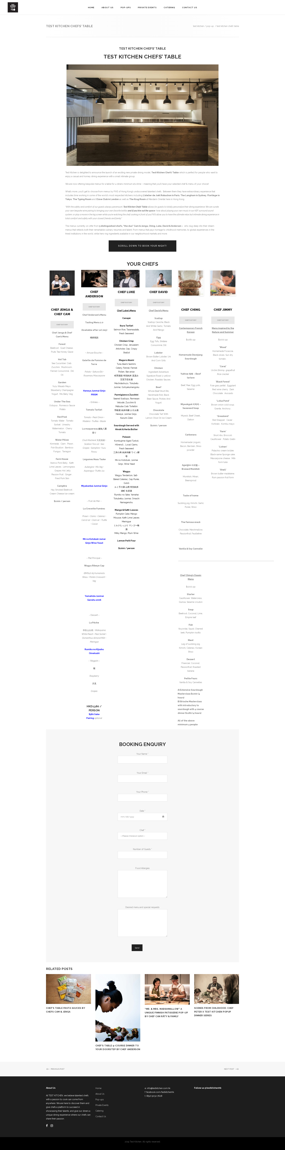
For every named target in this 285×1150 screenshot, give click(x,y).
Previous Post (58, 1069)
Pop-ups (99, 1099)
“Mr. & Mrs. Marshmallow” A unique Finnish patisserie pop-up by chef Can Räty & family (166, 1013)
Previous (45, 283)
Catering (99, 1111)
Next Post (229, 1069)
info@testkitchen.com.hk (158, 1088)
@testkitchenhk (213, 1088)
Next (79, 283)
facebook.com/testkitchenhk (160, 1092)
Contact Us (100, 1116)
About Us (99, 1094)
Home (98, 1088)
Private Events (102, 1105)
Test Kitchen (198, 26)
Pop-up (210, 26)
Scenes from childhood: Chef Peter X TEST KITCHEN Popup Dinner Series (214, 1012)
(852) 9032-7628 (154, 1096)
